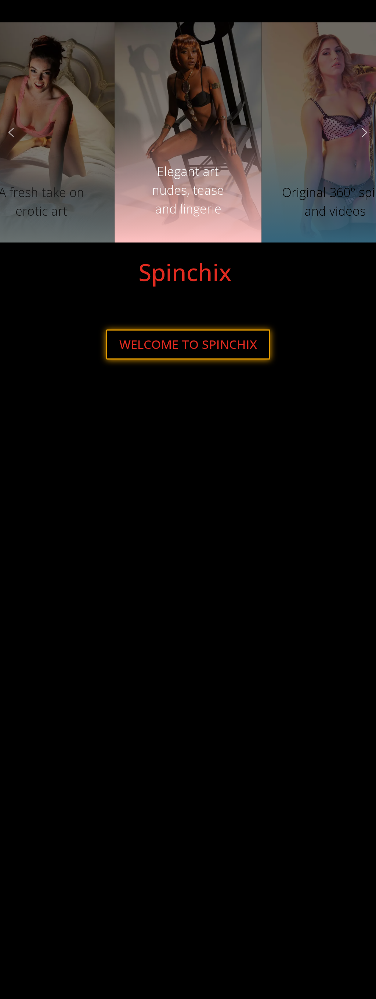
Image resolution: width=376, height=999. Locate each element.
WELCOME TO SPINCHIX (188, 344)
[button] (188, 182)
